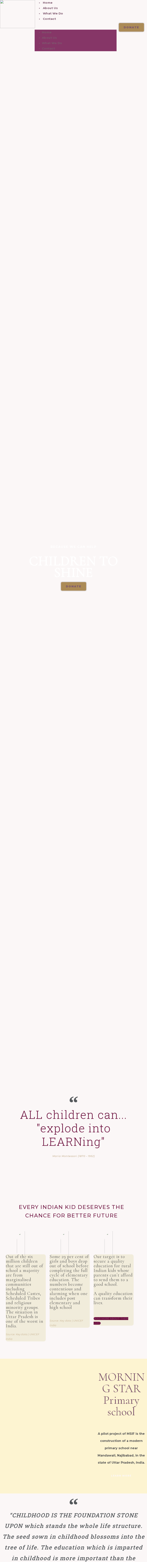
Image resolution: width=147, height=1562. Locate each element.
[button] (76, 27)
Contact (49, 19)
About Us (50, 8)
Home (48, 2)
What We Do (53, 13)
